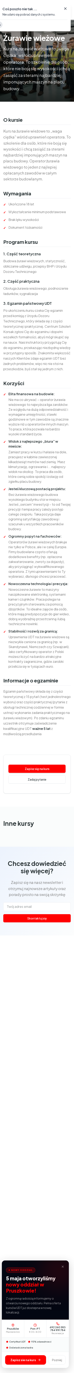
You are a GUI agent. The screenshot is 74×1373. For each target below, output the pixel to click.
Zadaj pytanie (37, 779)
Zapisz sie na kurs (23, 1360)
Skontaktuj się (37, 918)
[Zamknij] (63, 1266)
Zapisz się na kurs (37, 769)
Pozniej (57, 1360)
